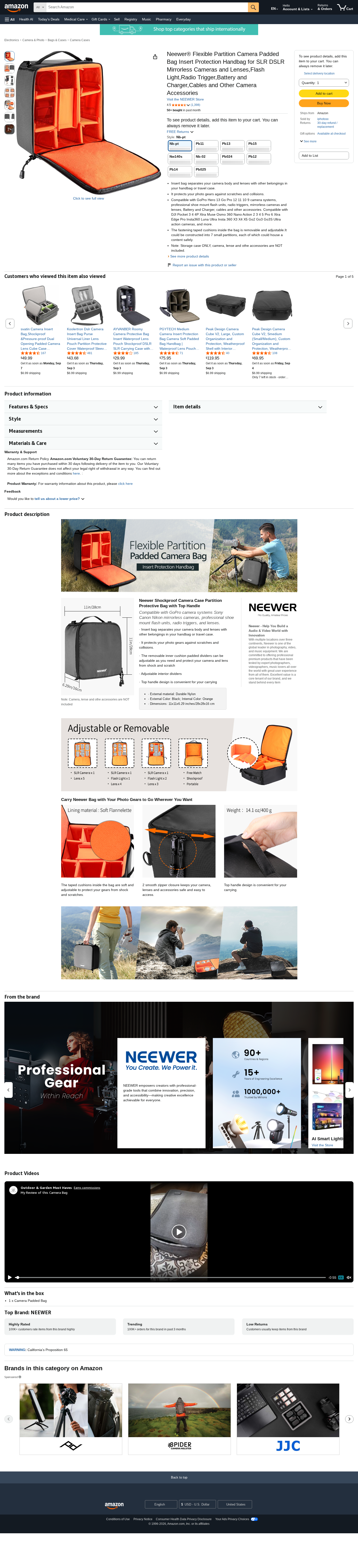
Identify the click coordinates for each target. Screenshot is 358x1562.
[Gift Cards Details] (109, 19)
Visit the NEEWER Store (185, 99)
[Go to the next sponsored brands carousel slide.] (349, 1419)
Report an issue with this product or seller (204, 265)
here (76, 473)
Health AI (26, 19)
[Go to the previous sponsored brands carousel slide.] (9, 1419)
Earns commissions (87, 1187)
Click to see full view (88, 198)
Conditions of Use (118, 1519)
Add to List (310, 155)
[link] (41, 339)
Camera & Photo (33, 40)
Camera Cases (80, 40)
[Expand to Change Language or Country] (277, 9)
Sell (117, 19)
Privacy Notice (142, 1519)
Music (146, 19)
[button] (10, 19)
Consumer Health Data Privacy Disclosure (184, 1519)
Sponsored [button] (11, 1376)
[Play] (8, 1277)
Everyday (183, 19)
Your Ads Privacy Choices (232, 1519)
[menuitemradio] (341, 1277)
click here (125, 484)
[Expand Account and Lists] (312, 9)
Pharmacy (163, 19)
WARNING (17, 1350)
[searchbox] (147, 7)
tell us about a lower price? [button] (58, 499)
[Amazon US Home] (114, 1506)
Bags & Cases (57, 40)
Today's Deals (48, 19)
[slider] (170, 1277)
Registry (130, 19)
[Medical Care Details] (87, 19)
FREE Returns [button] (178, 132)
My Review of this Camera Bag (44, 1192)
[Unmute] (349, 1277)
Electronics (11, 40)
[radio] (9, 56)
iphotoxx (323, 119)
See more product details (189, 256)
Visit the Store (322, 1145)
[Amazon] (17, 7)
